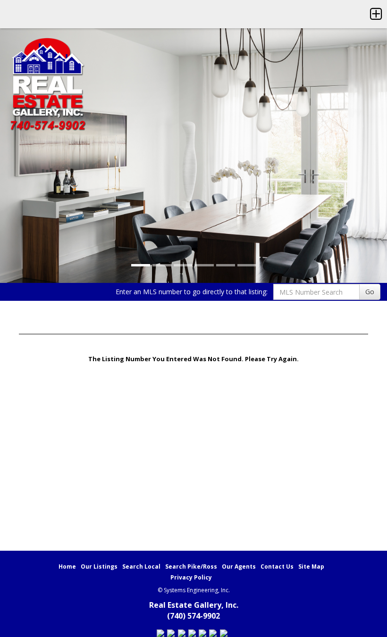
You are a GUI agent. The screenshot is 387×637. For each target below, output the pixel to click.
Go (369, 291)
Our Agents (239, 567)
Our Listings (99, 567)
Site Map (311, 567)
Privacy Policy (191, 577)
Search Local (141, 567)
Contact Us (277, 567)
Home (67, 567)
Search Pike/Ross (191, 567)
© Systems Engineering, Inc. (194, 590)
